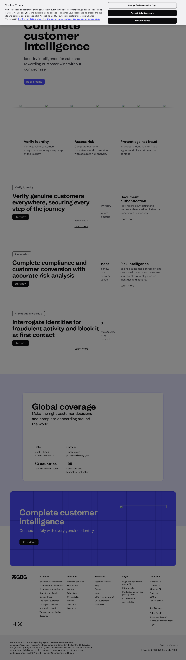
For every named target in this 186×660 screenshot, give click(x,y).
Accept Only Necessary (142, 13)
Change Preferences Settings (142, 5)
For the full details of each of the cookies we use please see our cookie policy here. (59, 19)
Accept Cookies (142, 20)
